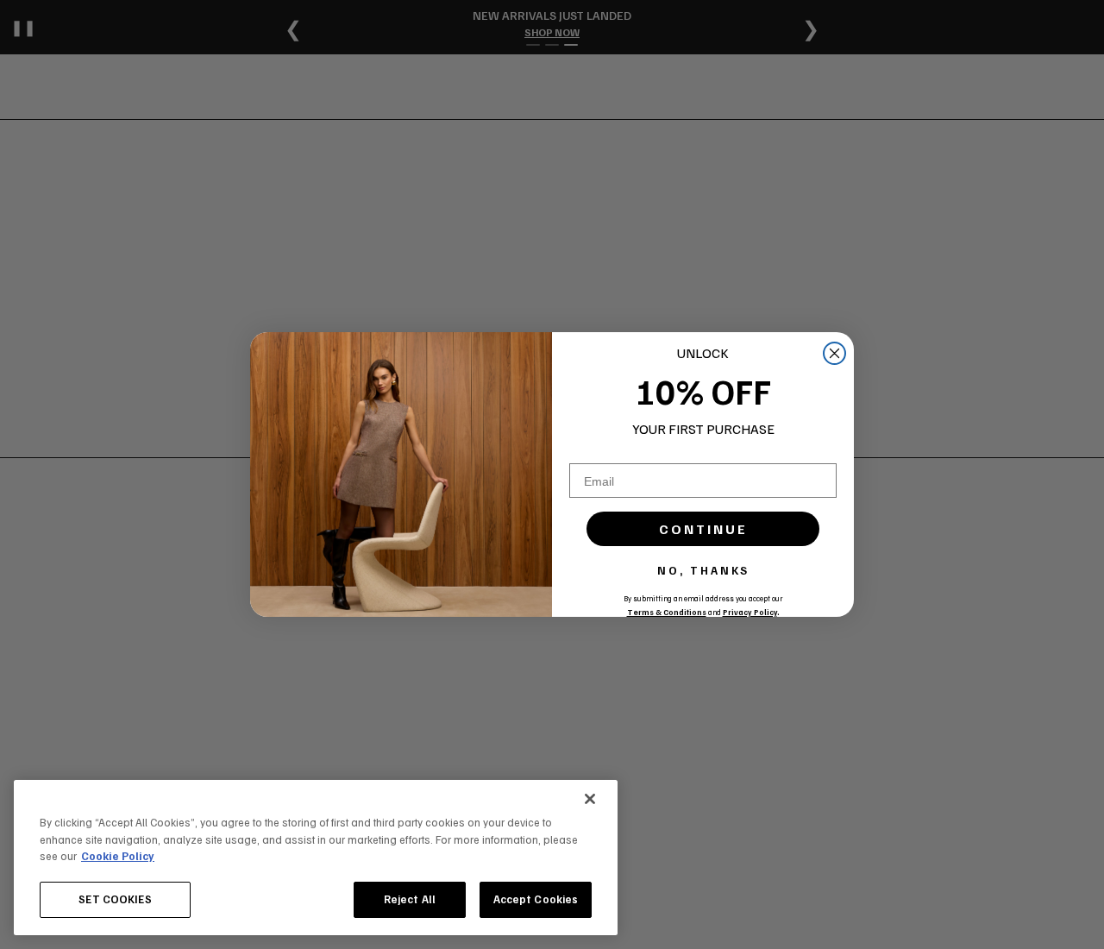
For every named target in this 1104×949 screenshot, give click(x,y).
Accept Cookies (536, 899)
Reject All (410, 899)
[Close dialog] (834, 353)
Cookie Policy (117, 856)
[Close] (590, 799)
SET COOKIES (114, 899)
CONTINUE (703, 528)
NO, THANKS (703, 570)
